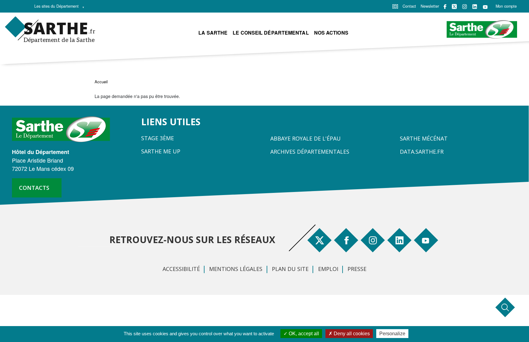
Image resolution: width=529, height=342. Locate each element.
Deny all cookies (351, 333)
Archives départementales (309, 151)
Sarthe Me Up (160, 151)
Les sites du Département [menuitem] (55, 7)
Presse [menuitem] (356, 268)
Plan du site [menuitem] (290, 268)
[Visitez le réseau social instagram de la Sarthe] (464, 6)
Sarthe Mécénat (424, 138)
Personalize (392, 333)
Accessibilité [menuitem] (181, 268)
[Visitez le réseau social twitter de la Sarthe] (454, 6)
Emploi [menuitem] (328, 268)
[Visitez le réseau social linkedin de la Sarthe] (474, 6)
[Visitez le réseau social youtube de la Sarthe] (485, 6)
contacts (34, 187)
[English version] (395, 6)
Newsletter (430, 6)
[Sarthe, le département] (63, 128)
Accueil (101, 82)
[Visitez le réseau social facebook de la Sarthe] (445, 6)
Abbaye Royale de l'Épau (305, 138)
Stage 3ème (157, 138)
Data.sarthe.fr (422, 151)
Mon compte (506, 6)
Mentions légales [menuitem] (235, 268)
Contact (409, 6)
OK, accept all (303, 333)
